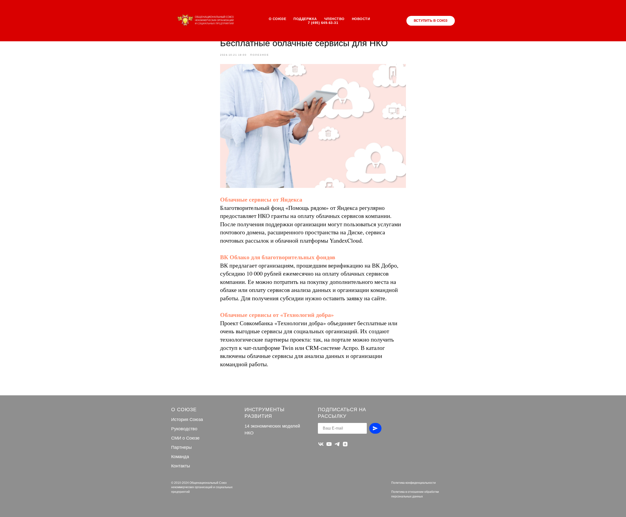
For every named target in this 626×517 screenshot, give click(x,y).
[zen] (345, 444)
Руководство (184, 428)
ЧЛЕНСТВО (334, 19)
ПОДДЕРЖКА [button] (305, 19)
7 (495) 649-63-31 (323, 23)
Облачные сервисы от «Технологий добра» (277, 314)
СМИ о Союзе (185, 438)
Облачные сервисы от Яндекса (261, 199)
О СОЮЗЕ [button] (277, 19)
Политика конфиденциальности (413, 483)
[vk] (321, 444)
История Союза (187, 419)
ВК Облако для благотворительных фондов (277, 257)
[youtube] (329, 444)
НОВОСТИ (361, 19)
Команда (180, 456)
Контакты (180, 465)
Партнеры (181, 447)
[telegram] (337, 444)
